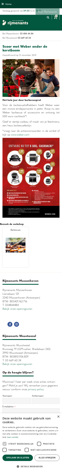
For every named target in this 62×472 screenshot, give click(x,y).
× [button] (58, 416)
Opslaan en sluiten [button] (17, 457)
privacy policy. (36, 389)
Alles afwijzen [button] (47, 457)
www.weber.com (20, 134)
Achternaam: (38, 395)
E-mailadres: (8, 406)
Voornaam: (7, 395)
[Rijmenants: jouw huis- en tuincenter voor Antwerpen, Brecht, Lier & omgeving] (15, 23)
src (47, 17)
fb (9, 324)
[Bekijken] (55, 17)
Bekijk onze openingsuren (17, 308)
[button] (31, 466)
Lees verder (13, 437)
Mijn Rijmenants (47, 11)
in (16, 324)
